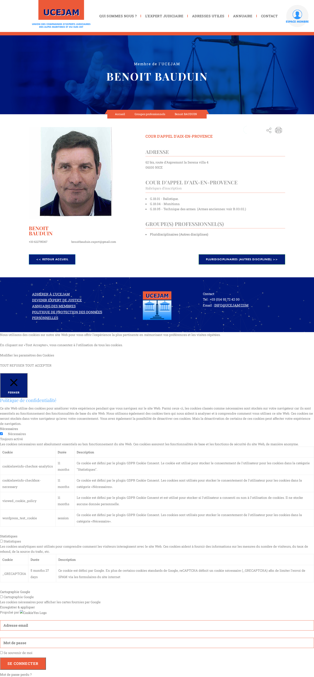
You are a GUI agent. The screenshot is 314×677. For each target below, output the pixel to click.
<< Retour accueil (52, 259)
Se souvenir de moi (17, 653)
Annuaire (242, 16)
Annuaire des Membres (54, 306)
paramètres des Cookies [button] (36, 355)
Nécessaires (17, 434)
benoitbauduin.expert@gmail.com (93, 242)
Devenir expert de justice (57, 300)
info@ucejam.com (231, 305)
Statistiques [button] (8, 536)
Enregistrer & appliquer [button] (17, 607)
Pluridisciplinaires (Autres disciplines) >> (242, 259)
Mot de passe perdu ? (16, 674)
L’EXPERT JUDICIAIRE (164, 16)
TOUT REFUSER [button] (12, 365)
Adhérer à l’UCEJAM (51, 294)
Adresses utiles (208, 16)
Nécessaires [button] (9, 429)
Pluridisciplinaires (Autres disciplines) (179, 234)
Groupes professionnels (150, 114)
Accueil (120, 114)
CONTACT (269, 16)
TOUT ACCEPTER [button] (38, 365)
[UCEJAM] (61, 14)
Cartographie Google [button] (15, 592)
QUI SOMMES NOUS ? (118, 16)
